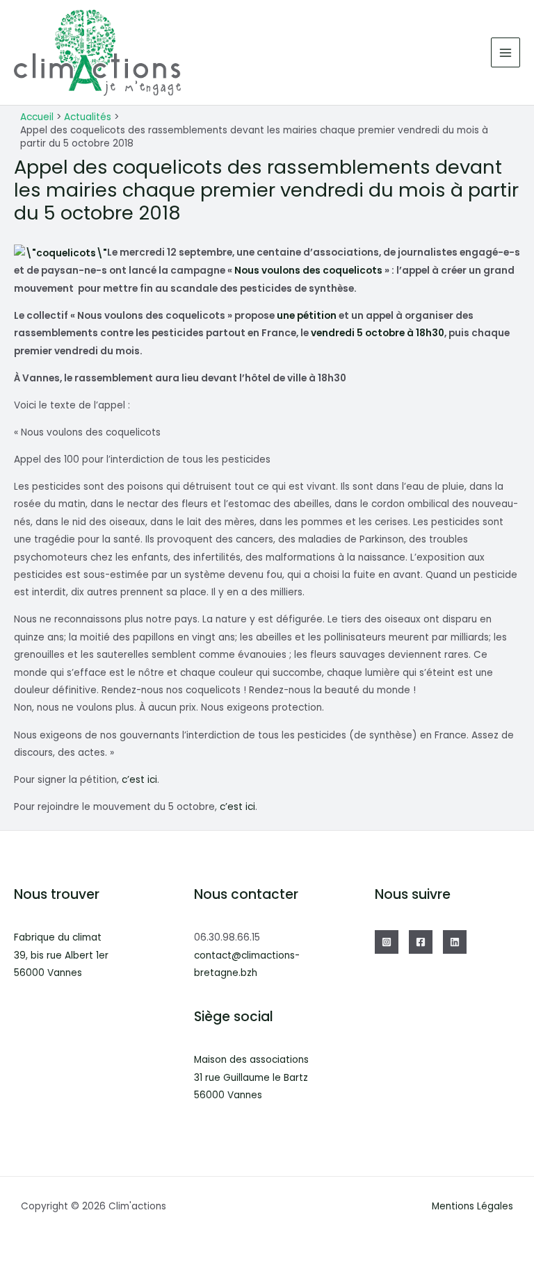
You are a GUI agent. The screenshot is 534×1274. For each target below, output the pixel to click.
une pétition (307, 315)
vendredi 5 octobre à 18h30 (377, 333)
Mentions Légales (472, 1206)
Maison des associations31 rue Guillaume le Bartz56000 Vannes (251, 1077)
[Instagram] (386, 942)
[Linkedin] (455, 942)
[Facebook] (420, 942)
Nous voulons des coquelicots (308, 270)
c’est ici (139, 779)
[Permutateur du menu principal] (506, 52)
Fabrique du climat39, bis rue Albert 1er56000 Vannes (61, 955)
